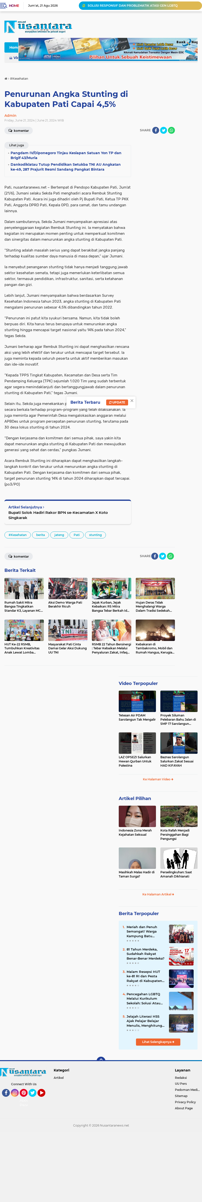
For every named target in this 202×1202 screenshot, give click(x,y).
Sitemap (181, 1096)
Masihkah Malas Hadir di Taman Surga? (136, 874)
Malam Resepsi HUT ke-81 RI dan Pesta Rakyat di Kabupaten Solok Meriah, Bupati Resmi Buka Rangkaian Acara (144, 976)
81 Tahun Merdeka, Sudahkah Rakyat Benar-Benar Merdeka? (146, 953)
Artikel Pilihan (135, 798)
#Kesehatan (18, 535)
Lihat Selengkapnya (157, 1042)
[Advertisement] (101, 1166)
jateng (59, 535)
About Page (25, 1103)
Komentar (21, 556)
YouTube (44, 1099)
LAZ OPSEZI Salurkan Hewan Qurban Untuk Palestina (135, 761)
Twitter (35, 1099)
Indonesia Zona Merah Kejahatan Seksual (135, 832)
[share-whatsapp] (171, 130)
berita (40, 535)
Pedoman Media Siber (188, 1090)
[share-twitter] (163, 130)
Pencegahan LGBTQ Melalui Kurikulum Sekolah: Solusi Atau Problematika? (143, 998)
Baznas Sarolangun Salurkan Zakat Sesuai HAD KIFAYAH (176, 761)
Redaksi (181, 1078)
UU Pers (181, 1083)
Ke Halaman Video (157, 779)
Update (118, 402)
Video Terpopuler (138, 683)
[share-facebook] (155, 130)
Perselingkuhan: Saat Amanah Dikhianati (176, 874)
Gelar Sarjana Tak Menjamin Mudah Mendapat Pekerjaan (130, 5)
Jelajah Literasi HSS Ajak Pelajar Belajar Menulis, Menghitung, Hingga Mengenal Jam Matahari (146, 1021)
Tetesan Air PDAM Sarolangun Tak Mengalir (137, 717)
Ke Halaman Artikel (157, 894)
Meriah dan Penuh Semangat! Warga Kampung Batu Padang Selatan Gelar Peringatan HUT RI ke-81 (145, 931)
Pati (77, 535)
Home (14, 5)
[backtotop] (101, 1061)
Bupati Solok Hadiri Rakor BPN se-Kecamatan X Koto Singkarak (58, 515)
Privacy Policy (185, 1102)
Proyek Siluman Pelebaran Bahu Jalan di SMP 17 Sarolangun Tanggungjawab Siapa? (178, 719)
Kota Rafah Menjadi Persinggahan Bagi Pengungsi (174, 835)
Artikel (59, 1078)
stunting (95, 535)
